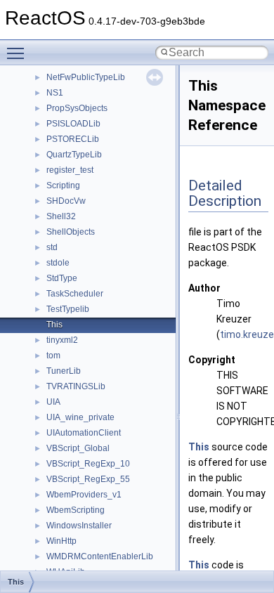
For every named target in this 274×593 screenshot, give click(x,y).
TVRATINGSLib (75, 386)
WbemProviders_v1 (84, 495)
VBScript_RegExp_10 (88, 464)
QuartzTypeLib (74, 154)
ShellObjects (70, 232)
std (52, 247)
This (54, 325)
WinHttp (61, 541)
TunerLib (63, 371)
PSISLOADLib (73, 124)
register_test (69, 170)
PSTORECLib (72, 139)
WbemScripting (75, 510)
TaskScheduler (74, 294)
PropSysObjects (76, 108)
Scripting (63, 185)
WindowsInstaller (79, 525)
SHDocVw (66, 201)
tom (53, 355)
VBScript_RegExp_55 (88, 479)
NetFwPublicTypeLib (85, 77)
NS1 (54, 93)
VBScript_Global (78, 448)
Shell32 (61, 216)
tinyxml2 (62, 340)
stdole (58, 263)
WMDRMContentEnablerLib (99, 556)
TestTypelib (67, 309)
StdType (61, 278)
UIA (53, 402)
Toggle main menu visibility (18, 52)
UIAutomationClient (83, 433)
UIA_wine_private (80, 417)
